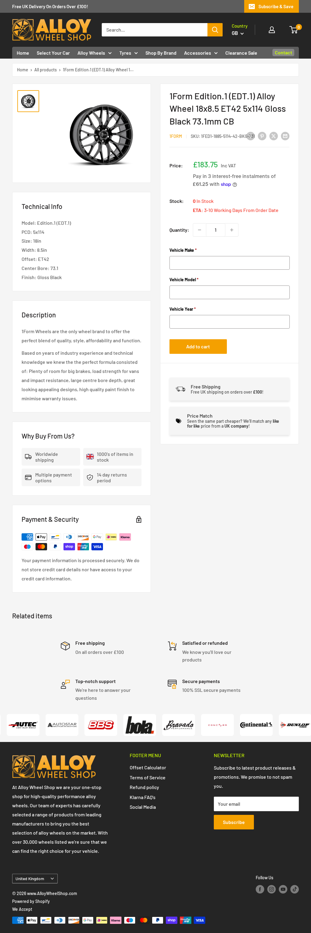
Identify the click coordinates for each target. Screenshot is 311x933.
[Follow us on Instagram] (271, 889)
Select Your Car (53, 53)
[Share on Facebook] (250, 135)
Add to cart (198, 346)
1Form (175, 136)
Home (23, 53)
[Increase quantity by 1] (231, 230)
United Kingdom (29, 878)
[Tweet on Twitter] (273, 135)
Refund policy (144, 787)
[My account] (272, 29)
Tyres (125, 53)
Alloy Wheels (91, 53)
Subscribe (234, 822)
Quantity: (179, 230)
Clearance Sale (241, 53)
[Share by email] (285, 135)
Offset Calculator (148, 767)
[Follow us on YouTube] (283, 889)
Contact (283, 52)
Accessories (197, 53)
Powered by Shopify (31, 901)
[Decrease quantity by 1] (199, 230)
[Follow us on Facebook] (260, 889)
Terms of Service (148, 777)
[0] (294, 29)
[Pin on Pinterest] (262, 135)
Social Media (143, 807)
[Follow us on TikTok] (294, 889)
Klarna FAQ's (143, 797)
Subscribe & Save (275, 6)
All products (45, 69)
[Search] (215, 29)
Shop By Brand (160, 53)
